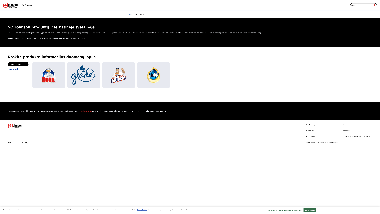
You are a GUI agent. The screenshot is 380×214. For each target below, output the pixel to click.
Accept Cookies (310, 210)
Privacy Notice (142, 210)
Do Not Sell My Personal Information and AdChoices (285, 210)
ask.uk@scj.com (85, 111)
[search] (374, 5)
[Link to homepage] (10, 5)
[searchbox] (362, 5)
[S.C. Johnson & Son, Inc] (15, 126)
